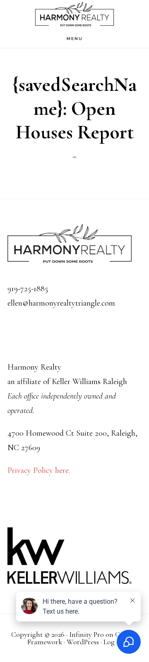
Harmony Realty (74, 14)
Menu (75, 38)
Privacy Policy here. (38, 470)
